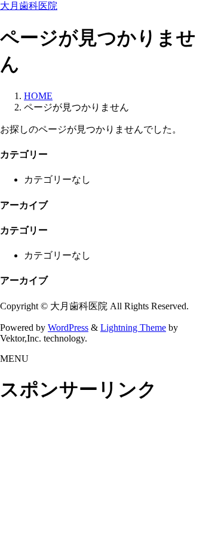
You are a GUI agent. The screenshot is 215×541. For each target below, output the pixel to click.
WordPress (68, 327)
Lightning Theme (133, 327)
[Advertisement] (107, 474)
